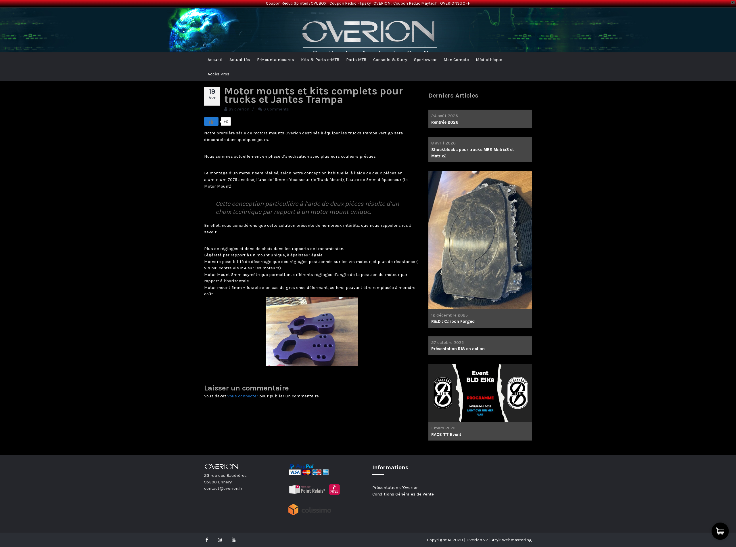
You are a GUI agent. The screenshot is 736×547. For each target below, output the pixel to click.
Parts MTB (356, 59)
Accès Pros (218, 74)
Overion (220, 17)
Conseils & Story (390, 59)
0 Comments (276, 109)
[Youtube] (233, 539)
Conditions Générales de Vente (403, 494)
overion (241, 109)
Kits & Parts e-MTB (320, 59)
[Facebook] (208, 539)
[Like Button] (211, 121)
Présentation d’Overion (395, 487)
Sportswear (425, 59)
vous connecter (242, 396)
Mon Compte (456, 59)
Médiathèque (489, 59)
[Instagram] (220, 539)
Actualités (239, 59)
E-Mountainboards (275, 59)
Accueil (215, 59)
